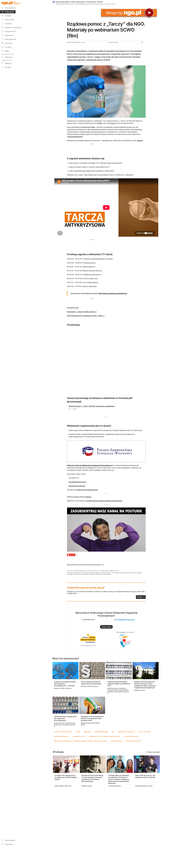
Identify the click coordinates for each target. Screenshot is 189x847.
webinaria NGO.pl (116, 741)
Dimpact (140, 141)
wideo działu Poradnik (133, 741)
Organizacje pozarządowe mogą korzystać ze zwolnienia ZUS (118, 684)
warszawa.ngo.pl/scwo (77, 486)
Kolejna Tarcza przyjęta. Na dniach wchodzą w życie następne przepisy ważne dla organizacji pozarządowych (145, 685)
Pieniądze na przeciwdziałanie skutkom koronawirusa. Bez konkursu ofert (92, 718)
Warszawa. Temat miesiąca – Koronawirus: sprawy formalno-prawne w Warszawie (80, 741)
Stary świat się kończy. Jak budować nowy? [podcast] (145, 776)
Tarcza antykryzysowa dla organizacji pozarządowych (91, 683)
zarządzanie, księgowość (126, 731)
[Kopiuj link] (142, 42)
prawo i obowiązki (144, 731)
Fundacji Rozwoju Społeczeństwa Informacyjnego (104, 501)
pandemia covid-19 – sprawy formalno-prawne (104, 736)
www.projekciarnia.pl (75, 137)
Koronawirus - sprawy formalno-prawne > (82, 312)
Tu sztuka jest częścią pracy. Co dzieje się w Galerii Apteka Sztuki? (65, 777)
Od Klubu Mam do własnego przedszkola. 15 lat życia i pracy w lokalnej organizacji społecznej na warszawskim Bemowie (118, 779)
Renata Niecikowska (101, 731)
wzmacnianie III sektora (61, 736)
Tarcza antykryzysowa (130, 736)
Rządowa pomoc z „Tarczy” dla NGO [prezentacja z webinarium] (92, 406)
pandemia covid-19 (79, 736)
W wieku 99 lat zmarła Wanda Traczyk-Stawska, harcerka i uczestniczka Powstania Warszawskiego (92, 778)
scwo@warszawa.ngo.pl (77, 482)
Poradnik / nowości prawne (63, 731)
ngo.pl (113, 123)
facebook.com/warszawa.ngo (87, 490)
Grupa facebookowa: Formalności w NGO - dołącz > (86, 316)
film (113, 731)
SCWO (99, 123)
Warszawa (87, 731)
